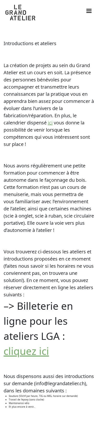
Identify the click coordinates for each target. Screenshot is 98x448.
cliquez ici (26, 351)
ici (50, 122)
